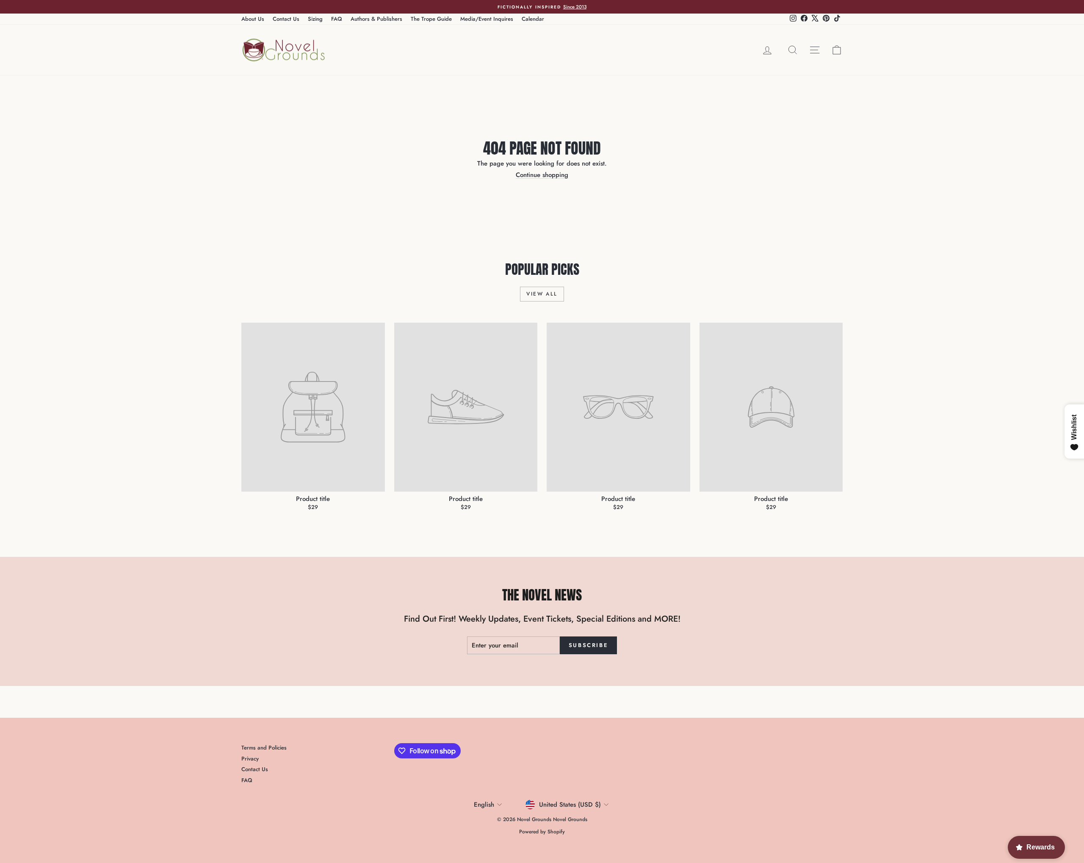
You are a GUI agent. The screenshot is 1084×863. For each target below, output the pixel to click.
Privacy (250, 759)
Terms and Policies (264, 748)
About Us (252, 19)
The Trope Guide (431, 19)
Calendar (533, 19)
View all (541, 294)
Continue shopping (542, 175)
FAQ (336, 19)
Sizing (315, 19)
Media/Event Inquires (486, 19)
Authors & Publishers (376, 19)
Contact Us (286, 19)
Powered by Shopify (542, 831)
